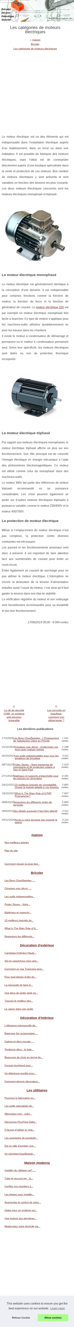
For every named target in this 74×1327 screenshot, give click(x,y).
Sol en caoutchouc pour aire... (21, 960)
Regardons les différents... (19, 936)
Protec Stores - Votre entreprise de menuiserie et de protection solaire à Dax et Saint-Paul (34, 767)
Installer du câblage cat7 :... (20, 1170)
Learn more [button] (57, 1308)
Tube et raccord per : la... (18, 1178)
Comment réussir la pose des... (22, 863)
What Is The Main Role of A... (21, 928)
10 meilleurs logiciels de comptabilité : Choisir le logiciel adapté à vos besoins (37, 786)
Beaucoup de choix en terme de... (23, 1057)
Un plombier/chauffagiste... (19, 1153)
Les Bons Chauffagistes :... (19, 880)
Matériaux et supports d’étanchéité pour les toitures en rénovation (36, 777)
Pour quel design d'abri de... (20, 976)
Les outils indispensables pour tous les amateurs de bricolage (37, 757)
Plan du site (11, 850)
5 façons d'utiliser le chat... (19, 1129)
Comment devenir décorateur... (22, 1081)
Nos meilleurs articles (16, 842)
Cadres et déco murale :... (19, 1041)
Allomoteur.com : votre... (18, 1113)
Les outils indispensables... (19, 896)
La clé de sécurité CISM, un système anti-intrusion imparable (14, 715)
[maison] (37, 11)
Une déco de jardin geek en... (21, 992)
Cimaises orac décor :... (17, 888)
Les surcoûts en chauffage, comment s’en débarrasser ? (56, 715)
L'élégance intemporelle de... (20, 1025)
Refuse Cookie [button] (21, 1317)
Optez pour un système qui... (20, 1210)
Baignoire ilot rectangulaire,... (21, 1033)
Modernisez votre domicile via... (22, 1226)
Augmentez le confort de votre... (22, 1202)
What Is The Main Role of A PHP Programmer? (33, 794)
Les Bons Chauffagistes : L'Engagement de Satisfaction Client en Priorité (36, 739)
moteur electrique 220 (50, 307)
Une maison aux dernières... (20, 1218)
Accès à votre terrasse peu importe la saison (36, 821)
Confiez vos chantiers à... (18, 1186)
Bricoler (35, 44)
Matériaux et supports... (17, 912)
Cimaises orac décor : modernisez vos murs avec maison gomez (36, 748)
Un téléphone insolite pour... (20, 1073)
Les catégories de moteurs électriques (35, 48)
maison (36, 39)
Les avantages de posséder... (21, 1137)
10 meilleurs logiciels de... (19, 920)
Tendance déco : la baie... (19, 1049)
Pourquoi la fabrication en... (20, 1098)
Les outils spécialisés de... (19, 1105)
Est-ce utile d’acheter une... (20, 1145)
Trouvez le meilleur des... (18, 1000)
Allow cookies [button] (53, 1317)
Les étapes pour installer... (19, 1194)
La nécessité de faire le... (18, 985)
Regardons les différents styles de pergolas (32, 803)
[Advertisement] (37, 90)
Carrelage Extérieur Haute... (20, 952)
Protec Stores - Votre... (17, 904)
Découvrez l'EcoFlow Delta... (20, 1121)
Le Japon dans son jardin (18, 1008)
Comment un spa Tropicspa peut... (24, 968)
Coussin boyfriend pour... (18, 1065)
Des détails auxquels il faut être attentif (35, 811)
